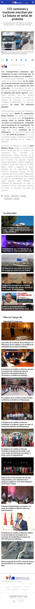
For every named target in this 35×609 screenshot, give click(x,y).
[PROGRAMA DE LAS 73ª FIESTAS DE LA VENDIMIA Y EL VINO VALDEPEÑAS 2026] (17, 244)
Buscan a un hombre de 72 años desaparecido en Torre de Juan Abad (15, 307)
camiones (16, 198)
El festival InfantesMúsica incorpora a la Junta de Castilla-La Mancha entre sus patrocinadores (16, 508)
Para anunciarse (17, 587)
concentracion (8, 198)
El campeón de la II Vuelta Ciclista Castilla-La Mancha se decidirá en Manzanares (17, 399)
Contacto (7, 587)
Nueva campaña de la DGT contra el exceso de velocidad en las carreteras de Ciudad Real (17, 563)
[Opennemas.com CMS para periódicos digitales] (18, 598)
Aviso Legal (27, 587)
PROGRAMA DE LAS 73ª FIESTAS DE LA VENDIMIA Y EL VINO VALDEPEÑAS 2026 (17, 250)
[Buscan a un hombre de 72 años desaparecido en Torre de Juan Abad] (17, 301)
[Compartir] (2, 60)
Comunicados (24, 589)
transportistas (15, 196)
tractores (23, 196)
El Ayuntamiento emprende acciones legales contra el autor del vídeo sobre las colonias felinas (16, 230)
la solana (6, 196)
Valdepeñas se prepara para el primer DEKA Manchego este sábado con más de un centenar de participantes (17, 287)
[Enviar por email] (32, 60)
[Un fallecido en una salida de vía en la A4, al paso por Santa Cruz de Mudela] (17, 263)
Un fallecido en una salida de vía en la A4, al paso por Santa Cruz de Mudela (16, 269)
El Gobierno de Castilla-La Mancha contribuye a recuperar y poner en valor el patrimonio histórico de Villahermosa (17, 424)
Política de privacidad (12, 589)
